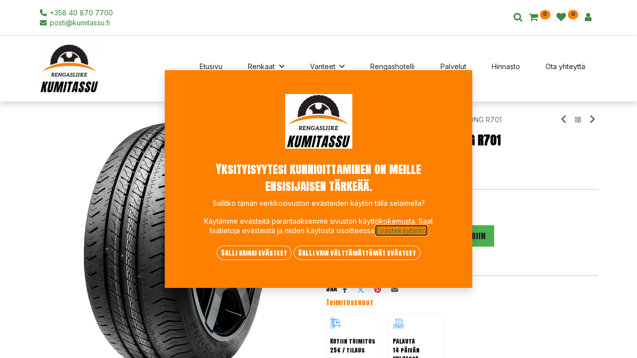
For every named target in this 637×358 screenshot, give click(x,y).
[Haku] (518, 17)
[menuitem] (211, 69)
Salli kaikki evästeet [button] (254, 253)
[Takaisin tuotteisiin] (578, 119)
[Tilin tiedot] (588, 17)
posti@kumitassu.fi (79, 22)
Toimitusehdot (349, 302)
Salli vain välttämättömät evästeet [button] (357, 253)
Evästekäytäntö (401, 230)
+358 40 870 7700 (80, 12)
